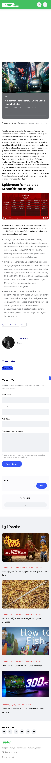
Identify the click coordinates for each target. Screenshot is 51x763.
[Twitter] (4, 731)
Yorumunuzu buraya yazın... (12, 431)
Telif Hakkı (21, 748)
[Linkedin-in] (28, 731)
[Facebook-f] (16, 731)
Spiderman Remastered (24, 112)
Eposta (5, 407)
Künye (12, 748)
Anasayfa (6, 123)
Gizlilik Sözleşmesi (9, 752)
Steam (38, 112)
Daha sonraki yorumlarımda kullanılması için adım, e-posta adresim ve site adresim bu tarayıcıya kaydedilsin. (26, 456)
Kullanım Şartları (34, 748)
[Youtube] (33, 731)
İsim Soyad (6, 395)
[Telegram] (22, 731)
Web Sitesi (6, 419)
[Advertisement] (25, 36)
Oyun (14, 123)
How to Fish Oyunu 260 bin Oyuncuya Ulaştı (22, 665)
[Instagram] (10, 731)
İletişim (5, 748)
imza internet (9, 757)
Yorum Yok (8, 112)
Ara (6, 480)
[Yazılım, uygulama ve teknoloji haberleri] (10, 4)
